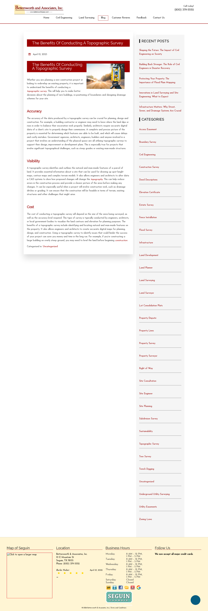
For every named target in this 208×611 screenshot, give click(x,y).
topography (97, 179)
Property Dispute (147, 318)
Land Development (148, 255)
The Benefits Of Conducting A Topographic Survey (77, 43)
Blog (103, 18)
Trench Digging (146, 469)
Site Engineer (146, 394)
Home (46, 18)
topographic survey (37, 91)
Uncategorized (50, 246)
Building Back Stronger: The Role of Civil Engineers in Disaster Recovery (159, 66)
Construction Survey (149, 167)
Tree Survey (145, 457)
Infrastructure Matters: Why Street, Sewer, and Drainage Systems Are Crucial (160, 109)
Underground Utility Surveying (154, 494)
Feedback (141, 18)
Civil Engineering (64, 18)
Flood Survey (145, 230)
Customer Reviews (121, 18)
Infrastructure (146, 243)
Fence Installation (148, 217)
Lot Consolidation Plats (151, 306)
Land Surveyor (146, 293)
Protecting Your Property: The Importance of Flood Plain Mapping (157, 81)
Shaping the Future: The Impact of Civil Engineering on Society (159, 52)
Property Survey (147, 343)
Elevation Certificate (149, 192)
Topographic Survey (149, 444)
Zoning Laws (145, 519)
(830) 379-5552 (184, 10)
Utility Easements (148, 507)
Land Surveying (86, 18)
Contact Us (159, 18)
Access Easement (148, 129)
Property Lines (146, 331)
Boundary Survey (147, 142)
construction (121, 240)
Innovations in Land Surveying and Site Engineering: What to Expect (158, 95)
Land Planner (146, 268)
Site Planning (145, 406)
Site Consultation (147, 381)
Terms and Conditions (118, 608)
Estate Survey (146, 205)
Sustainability (146, 431)
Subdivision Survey (148, 419)
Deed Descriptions (148, 180)
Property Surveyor (148, 356)
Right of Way (146, 368)
